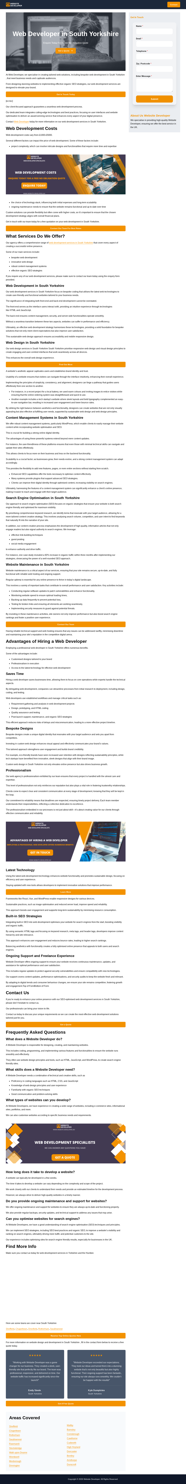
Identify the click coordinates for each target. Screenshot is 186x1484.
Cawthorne (72, 1438)
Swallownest (56, 1329)
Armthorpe (72, 1460)
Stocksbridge (15, 1448)
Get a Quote (63, 51)
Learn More (65, 892)
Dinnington (14, 1465)
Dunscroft (71, 1464)
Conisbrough (73, 1434)
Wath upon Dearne (18, 1452)
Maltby (70, 1425)
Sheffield (10, 1329)
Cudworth (71, 1443)
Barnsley (71, 1430)
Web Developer (21, 122)
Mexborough (15, 1461)
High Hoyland (73, 1447)
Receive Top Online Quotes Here (66, 1336)
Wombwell (14, 1457)
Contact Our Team (65, 624)
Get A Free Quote (66, 1404)
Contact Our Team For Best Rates (65, 228)
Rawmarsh (14, 1444)
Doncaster (72, 1451)
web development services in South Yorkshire (71, 243)
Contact (173, 5)
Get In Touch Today (66, 94)
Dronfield (32, 1329)
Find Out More (65, 364)
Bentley (70, 1456)
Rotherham (43, 1329)
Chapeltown (21, 1329)
